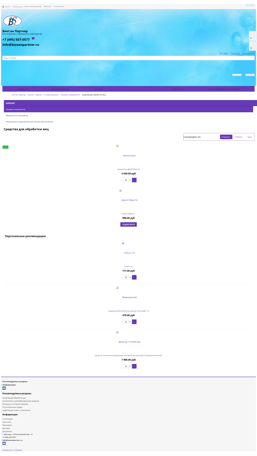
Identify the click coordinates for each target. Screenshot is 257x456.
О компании (59, 6)
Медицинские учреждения (17, 115)
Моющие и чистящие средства (15, 404)
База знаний (248, 53)
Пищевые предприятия (15, 109)
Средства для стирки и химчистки (16, 410)
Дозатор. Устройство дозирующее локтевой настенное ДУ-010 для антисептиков (128, 355)
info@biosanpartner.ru (20, 44)
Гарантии (235, 53)
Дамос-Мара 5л (128, 213)
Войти (7, 6)
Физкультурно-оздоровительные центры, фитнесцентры (29, 121)
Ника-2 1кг (128, 266)
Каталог (98, 89)
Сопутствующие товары (12, 407)
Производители (60, 89)
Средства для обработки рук (14, 398)
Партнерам (7, 425)
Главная (22, 89)
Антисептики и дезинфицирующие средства (20, 401)
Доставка (223, 53)
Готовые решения (137, 89)
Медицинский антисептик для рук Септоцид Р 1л (128, 311)
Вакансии (47, 6)
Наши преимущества (32, 6)
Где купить (178, 89)
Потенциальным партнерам (224, 89)
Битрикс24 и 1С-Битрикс (12, 450)
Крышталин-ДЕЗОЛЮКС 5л (128, 169)
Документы (7, 431)
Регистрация (18, 6)
